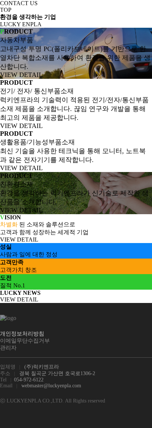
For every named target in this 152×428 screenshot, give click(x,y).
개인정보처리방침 (22, 334)
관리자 (8, 348)
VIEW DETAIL (21, 74)
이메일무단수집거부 (25, 341)
